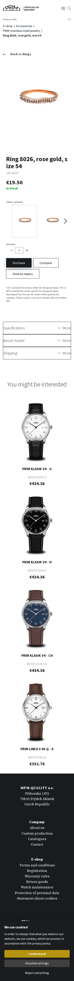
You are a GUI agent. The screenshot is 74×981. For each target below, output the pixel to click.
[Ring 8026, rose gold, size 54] (37, 100)
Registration (37, 871)
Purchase (19, 263)
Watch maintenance (37, 887)
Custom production (37, 833)
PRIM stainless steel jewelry (22, 31)
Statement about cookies (37, 898)
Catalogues (37, 839)
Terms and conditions (37, 865)
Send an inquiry (23, 274)
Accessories (24, 26)
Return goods (37, 882)
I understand (37, 954)
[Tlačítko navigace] (63, 8)
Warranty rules (37, 876)
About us (37, 828)
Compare (46, 263)
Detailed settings (37, 963)
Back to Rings (20, 54)
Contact (37, 844)
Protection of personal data (37, 893)
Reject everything (37, 973)
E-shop (8, 26)
